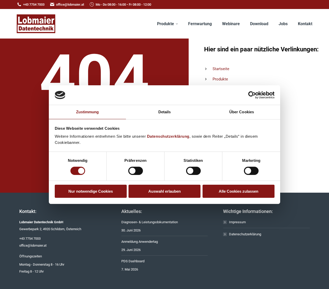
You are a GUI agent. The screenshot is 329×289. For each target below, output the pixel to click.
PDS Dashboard (132, 261)
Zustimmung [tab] (87, 112)
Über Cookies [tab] (241, 112)
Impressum (237, 222)
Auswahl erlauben (164, 191)
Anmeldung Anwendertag (139, 242)
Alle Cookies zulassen (238, 191)
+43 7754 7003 (33, 4)
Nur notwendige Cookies (90, 191)
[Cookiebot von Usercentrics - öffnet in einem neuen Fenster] (252, 95)
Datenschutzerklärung (168, 136)
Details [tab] (164, 112)
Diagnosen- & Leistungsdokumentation (149, 222)
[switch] (135, 171)
